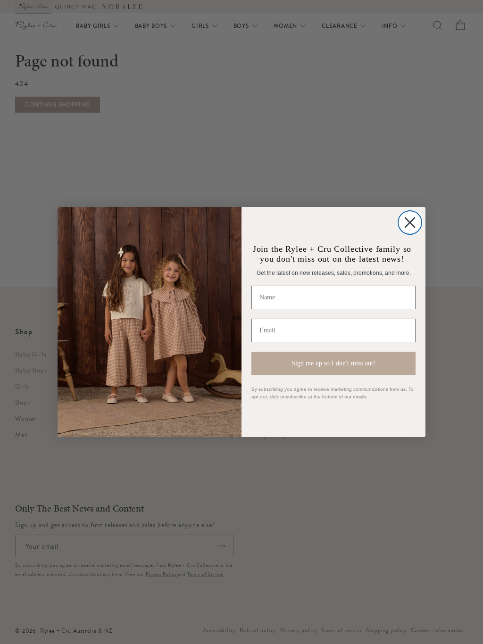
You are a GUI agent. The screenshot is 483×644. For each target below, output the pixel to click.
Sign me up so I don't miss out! (333, 363)
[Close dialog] (410, 222)
